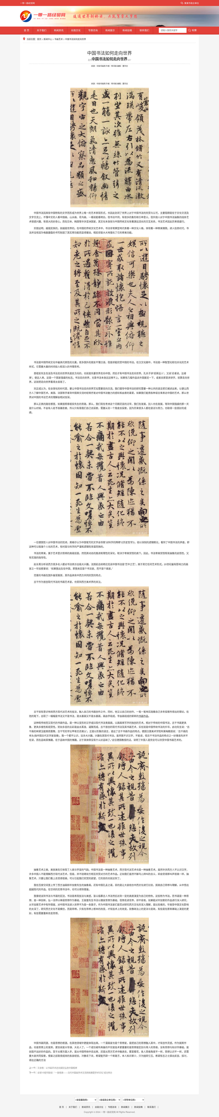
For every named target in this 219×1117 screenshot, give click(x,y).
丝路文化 (76, 30)
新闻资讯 (58, 30)
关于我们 (41, 30)
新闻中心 (48, 38)
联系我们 (144, 30)
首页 (39, 38)
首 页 (26, 30)
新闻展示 (110, 30)
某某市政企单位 (191, 2)
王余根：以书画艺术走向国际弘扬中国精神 (57, 1067)
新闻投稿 (127, 30)
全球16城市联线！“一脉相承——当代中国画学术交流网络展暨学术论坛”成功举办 (74, 1072)
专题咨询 (93, 30)
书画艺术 (58, 38)
